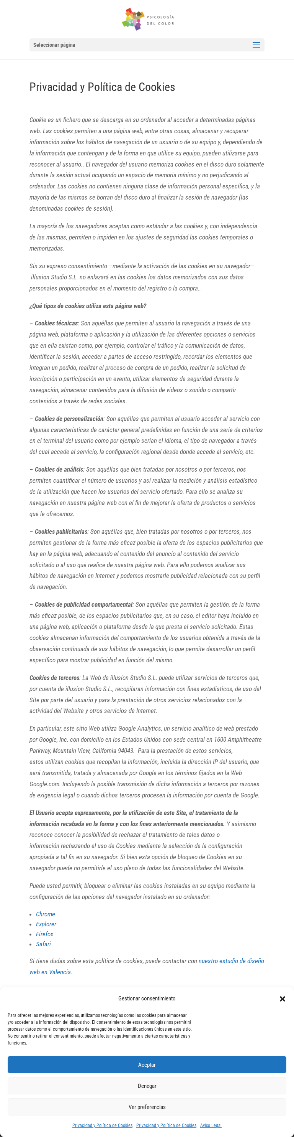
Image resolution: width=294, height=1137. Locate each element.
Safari (43, 944)
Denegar (147, 1086)
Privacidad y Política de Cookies (102, 1125)
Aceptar (147, 1064)
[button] (282, 999)
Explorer (46, 924)
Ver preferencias (147, 1107)
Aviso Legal (211, 1125)
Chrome (45, 914)
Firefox (44, 934)
